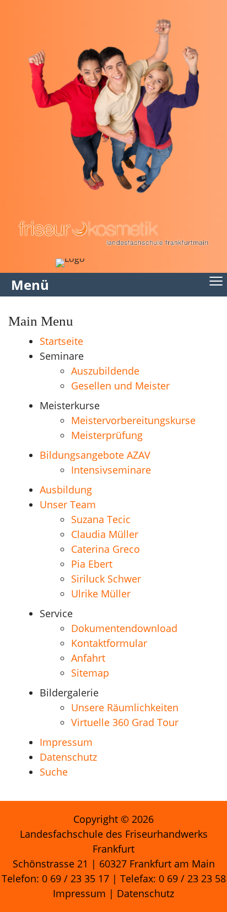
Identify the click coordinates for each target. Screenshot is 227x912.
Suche (54, 771)
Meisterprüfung (107, 435)
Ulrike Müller (101, 593)
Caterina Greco (105, 549)
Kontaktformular (109, 643)
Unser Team (68, 504)
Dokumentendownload (124, 628)
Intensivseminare (111, 469)
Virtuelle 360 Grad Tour (125, 722)
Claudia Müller (104, 534)
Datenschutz (68, 756)
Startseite (61, 341)
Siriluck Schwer (106, 578)
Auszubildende (105, 370)
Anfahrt (88, 657)
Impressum (66, 742)
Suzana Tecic (101, 519)
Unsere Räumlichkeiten (125, 707)
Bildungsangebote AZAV (95, 455)
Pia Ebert (91, 563)
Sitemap (90, 672)
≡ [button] (216, 275)
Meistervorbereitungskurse (133, 420)
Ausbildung (66, 489)
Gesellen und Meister (120, 385)
